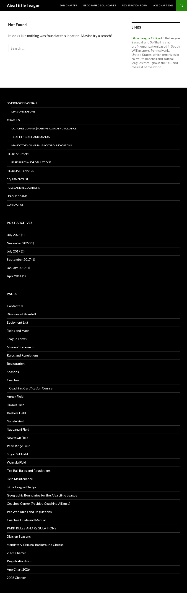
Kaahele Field (16, 413)
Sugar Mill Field (17, 454)
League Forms (17, 196)
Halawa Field (15, 405)
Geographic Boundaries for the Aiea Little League (42, 495)
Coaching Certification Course (30, 388)
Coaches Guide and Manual (31, 137)
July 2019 (13, 251)
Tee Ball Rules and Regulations (29, 470)
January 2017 (16, 268)
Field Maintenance (20, 170)
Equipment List (17, 179)
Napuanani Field (18, 429)
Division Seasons (23, 111)
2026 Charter (68, 5)
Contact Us (15, 204)
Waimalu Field (16, 462)
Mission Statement (20, 347)
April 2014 (14, 276)
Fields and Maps (18, 154)
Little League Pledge (21, 487)
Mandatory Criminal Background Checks (41, 145)
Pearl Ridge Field (18, 446)
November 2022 (18, 243)
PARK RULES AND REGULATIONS (31, 162)
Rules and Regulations (23, 187)
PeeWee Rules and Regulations (29, 512)
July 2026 (13, 235)
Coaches (13, 120)
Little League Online (146, 38)
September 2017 (19, 259)
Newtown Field (17, 438)
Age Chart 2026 (163, 5)
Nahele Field (15, 421)
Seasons (13, 372)
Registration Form (134, 5)
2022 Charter (16, 553)
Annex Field (15, 396)
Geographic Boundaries (99, 5)
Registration (16, 363)
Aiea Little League (23, 5)
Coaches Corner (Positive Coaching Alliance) (44, 128)
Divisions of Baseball (22, 103)
